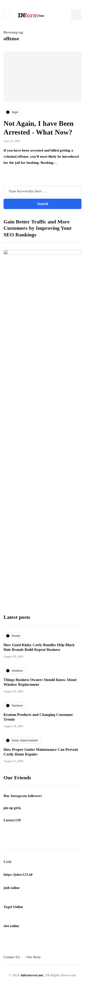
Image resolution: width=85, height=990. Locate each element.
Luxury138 (12, 820)
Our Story (33, 957)
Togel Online (13, 907)
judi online (12, 888)
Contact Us (12, 957)
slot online (11, 926)
